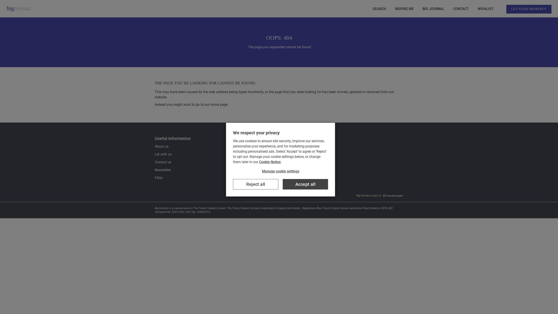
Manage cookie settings (280, 171)
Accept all (305, 184)
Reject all (255, 184)
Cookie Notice (270, 162)
